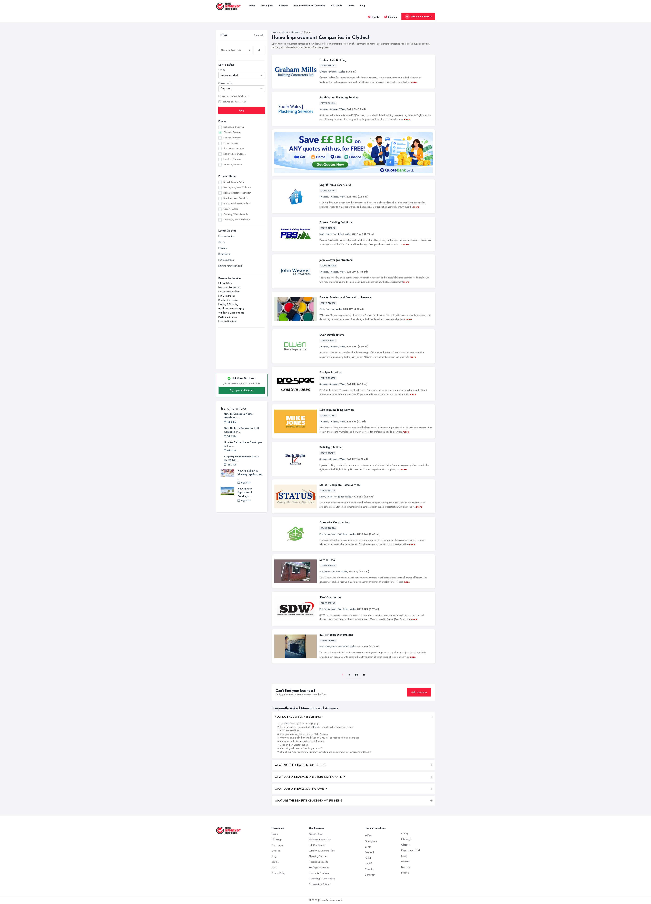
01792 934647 (328, 415)
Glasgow (405, 844)
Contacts (283, 5)
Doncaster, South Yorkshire (236, 219)
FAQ (274, 867)
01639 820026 (328, 528)
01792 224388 (328, 378)
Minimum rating (225, 83)
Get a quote (267, 5)
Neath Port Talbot (335, 234)
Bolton (368, 846)
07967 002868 (328, 640)
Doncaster (370, 874)
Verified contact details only (235, 96)
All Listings (277, 839)
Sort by (221, 69)
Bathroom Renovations (229, 287)
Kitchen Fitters (225, 283)
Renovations (224, 254)
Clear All (258, 35)
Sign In (375, 16)
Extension (222, 248)
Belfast (368, 835)
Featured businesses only (234, 101)
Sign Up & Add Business (241, 390)
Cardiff (368, 863)
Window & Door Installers (231, 312)
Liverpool (405, 867)
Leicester (405, 861)
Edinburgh (406, 839)
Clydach (323, 71)
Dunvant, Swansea (232, 137)
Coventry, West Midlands (235, 214)
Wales (342, 71)
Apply (241, 110)
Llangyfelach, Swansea (234, 153)
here (287, 723)
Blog (362, 5)
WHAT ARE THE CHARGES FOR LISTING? (300, 765)
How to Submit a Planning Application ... (250, 474)
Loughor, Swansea (232, 159)
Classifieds (336, 5)
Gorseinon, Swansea (233, 148)
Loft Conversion (226, 260)
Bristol (368, 858)
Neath (322, 234)
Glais (321, 309)
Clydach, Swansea (232, 132)
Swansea (333, 71)
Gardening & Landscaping (231, 308)
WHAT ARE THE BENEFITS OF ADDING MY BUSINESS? (308, 801)
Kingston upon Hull (410, 850)
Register (275, 862)
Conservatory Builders (229, 291)
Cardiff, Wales (230, 208)
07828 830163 (328, 603)
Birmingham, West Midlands (237, 187)
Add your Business (421, 16)
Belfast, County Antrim (234, 182)
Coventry (369, 869)
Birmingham (371, 841)
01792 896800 (328, 565)
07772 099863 (328, 103)
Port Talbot (324, 534)
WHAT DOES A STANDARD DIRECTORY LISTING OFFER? (310, 777)
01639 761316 (328, 490)
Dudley (404, 833)
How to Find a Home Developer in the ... (243, 444)
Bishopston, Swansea (233, 126)
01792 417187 (328, 453)
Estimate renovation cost (230, 265)
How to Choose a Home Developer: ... (238, 415)
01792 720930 (328, 303)
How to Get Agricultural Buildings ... (245, 492)
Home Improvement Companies (309, 5)
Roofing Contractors (228, 300)
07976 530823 (328, 340)
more (414, 82)
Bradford (369, 852)
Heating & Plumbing (228, 304)
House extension (226, 236)
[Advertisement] (241, 346)
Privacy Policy (278, 873)
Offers (351, 5)
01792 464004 (328, 265)
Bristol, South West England (236, 203)
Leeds (404, 856)
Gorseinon (324, 571)
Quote (221, 242)
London (405, 872)
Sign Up (392, 16)
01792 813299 (328, 228)
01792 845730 (328, 65)
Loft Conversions (226, 295)
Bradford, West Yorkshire (235, 198)
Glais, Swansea (231, 143)
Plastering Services (227, 317)
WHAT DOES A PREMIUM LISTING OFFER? (301, 789)
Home (252, 5)
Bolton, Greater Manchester (237, 192)
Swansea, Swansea (232, 164)
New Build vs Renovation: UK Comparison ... (241, 430)
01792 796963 (328, 190)
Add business (419, 692)
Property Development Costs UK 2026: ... (241, 458)
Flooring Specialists (227, 321)
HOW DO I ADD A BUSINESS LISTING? (299, 717)
